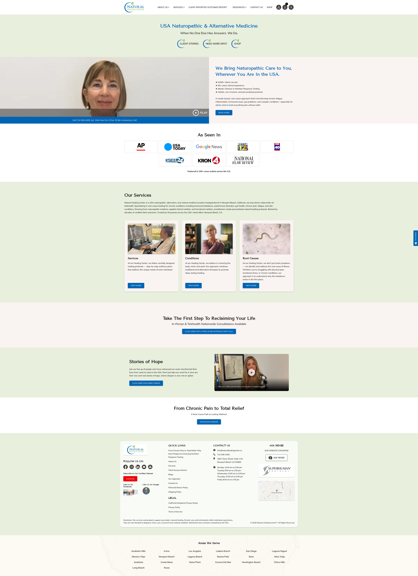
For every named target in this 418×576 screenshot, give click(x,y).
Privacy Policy (174, 507)
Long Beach (138, 567)
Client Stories (189, 43)
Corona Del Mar (223, 562)
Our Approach (174, 479)
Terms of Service (175, 512)
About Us (163, 7)
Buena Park (223, 556)
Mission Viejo (138, 556)
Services (178, 7)
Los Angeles (195, 551)
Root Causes (251, 258)
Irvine (166, 551)
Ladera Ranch (223, 551)
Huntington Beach (251, 562)
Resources (239, 7)
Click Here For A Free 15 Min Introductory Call (116, 120)
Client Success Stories (177, 470)
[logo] (134, 7)
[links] (291, 7)
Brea (251, 556)
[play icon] (104, 87)
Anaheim (138, 562)
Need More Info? (216, 43)
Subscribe (130, 479)
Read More (223, 112)
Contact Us (256, 7)
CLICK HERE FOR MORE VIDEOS (146, 383)
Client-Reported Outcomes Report (208, 7)
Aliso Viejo (279, 556)
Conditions (192, 258)
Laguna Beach (195, 556)
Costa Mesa (167, 562)
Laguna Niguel (279, 551)
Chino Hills (279, 562)
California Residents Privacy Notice (183, 503)
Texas (167, 567)
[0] (284, 7)
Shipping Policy (174, 492)
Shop (269, 7)
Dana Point (195, 562)
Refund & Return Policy (178, 487)
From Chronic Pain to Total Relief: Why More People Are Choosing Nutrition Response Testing (184, 453)
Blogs (170, 474)
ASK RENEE (279, 457)
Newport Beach (167, 556)
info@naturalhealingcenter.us (229, 450)
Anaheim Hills (138, 551)
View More (136, 285)
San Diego (251, 551)
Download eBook (209, 422)
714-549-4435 (83, 120)
